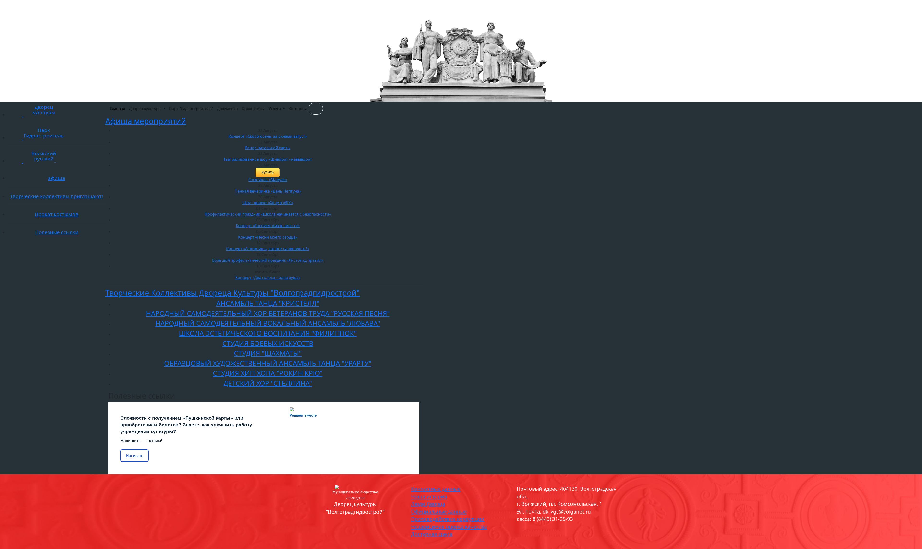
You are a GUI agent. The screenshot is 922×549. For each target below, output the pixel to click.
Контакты (298, 108)
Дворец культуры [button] (145, 108)
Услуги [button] (275, 108)
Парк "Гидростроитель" (191, 108)
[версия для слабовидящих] (316, 109)
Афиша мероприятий (145, 121)
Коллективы (253, 108)
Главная (117, 108)
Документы (227, 108)
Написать (134, 456)
